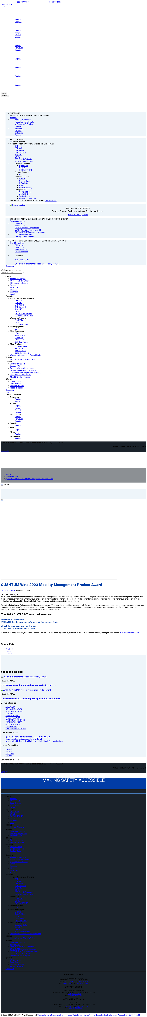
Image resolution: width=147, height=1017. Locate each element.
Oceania (13, 423)
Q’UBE (17, 311)
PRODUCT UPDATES (14, 722)
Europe (13, 404)
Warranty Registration (18, 834)
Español (18, 412)
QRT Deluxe (19, 305)
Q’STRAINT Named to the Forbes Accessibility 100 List (37, 264)
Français (18, 401)
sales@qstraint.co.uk (75, 995)
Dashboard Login (17, 849)
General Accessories (23, 353)
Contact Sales (15, 851)
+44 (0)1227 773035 (74, 994)
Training (9, 357)
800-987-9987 (22, 2)
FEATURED (10, 713)
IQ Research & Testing (19, 283)
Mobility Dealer (16, 836)
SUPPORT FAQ (11, 727)
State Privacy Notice (80, 1015)
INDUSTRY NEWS (22, 260)
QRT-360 (18, 300)
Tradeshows (15, 801)
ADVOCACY (10, 707)
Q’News (9, 379)
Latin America (15, 414)
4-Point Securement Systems (22, 298)
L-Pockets (19, 338)
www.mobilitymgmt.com (129, 633)
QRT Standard (20, 307)
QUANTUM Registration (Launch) (23, 370)
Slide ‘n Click (20, 335)
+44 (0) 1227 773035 (52, 2)
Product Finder (16, 847)
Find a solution (51, 201)
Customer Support (17, 221)
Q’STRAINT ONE (21, 324)
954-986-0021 (66, 983)
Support (9, 362)
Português (19, 419)
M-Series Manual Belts (24, 316)
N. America (14, 397)
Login (3, 6)
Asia (12, 428)
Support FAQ (15, 366)
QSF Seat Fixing (21, 342)
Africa (12, 432)
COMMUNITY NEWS (14, 709)
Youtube (13, 294)
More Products (16, 344)
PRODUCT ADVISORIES (15, 720)
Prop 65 (137, 1015)
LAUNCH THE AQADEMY (78, 215)
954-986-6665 (83, 981)
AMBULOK (19, 348)
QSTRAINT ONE (16, 816)
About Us (13, 118)
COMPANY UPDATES (14, 711)
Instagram (14, 292)
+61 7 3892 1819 (82, 1006)
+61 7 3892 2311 (67, 1006)
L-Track (18, 333)
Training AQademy (17, 827)
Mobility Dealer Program (20, 377)
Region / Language (13, 394)
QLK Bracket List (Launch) (20, 375)
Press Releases (16, 388)
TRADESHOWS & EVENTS (16, 729)
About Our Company (18, 279)
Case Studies (15, 383)
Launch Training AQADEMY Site (22, 359)
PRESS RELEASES (13, 718)
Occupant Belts (21, 346)
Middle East (15, 436)
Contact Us (10, 266)
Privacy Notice (66, 1015)
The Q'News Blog (17, 243)
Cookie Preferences (109, 1015)
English (18, 399)
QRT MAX (18, 303)
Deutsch (18, 410)
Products (9, 296)
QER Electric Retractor (23, 314)
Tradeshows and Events (19, 281)
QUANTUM (19, 320)
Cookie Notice (95, 1015)
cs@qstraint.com (82, 983)
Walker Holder (20, 351)
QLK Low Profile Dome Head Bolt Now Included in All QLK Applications (34, 741)
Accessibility (6, 4)
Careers (13, 285)
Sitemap (40, 1015)
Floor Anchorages (17, 331)
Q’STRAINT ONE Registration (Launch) (25, 372)
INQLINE (18, 309)
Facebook (14, 287)
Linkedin (13, 290)
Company (9, 276)
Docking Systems (17, 327)
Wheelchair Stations (18, 318)
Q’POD (17, 322)
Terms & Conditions (52, 1015)
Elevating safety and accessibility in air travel (24, 739)
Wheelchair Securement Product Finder (25, 355)
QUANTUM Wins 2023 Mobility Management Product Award (31, 698)
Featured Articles (17, 386)
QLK (16, 329)
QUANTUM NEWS (13, 724)
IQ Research (15, 805)
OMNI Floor (19, 340)
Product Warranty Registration (22, 368)
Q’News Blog (15, 381)
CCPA (131, 1015)
